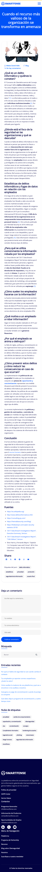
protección (31, 572)
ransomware (30, 735)
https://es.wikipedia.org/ (15, 511)
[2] (31, 103)
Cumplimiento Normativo (10, 730)
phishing (19, 735)
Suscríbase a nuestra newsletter (12, 857)
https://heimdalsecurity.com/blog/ (19, 521)
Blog (27, 66)
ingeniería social (7, 735)
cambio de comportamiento (21, 717)
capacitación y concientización (12, 721)
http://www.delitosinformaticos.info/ (20, 515)
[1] (10, 98)
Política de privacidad (8, 790)
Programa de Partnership (10, 840)
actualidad (6, 717)
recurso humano (15, 452)
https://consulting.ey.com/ (16, 518)
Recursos (4, 844)
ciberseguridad (29, 721)
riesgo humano (7, 739)
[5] (35, 286)
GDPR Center (5, 794)
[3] (19, 222)
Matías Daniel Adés (13, 66)
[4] (15, 238)
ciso (4, 726)
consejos (25, 726)
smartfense (6, 744)
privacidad (20, 572)
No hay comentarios (13, 68)
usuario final (31, 576)
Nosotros (4, 852)
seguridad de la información (14, 576)
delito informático (24, 567)
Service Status (6, 798)
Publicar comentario (11, 639)
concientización (14, 726)
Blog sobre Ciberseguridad (10, 848)
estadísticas (9, 572)
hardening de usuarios (29, 730)
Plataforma (5, 836)
